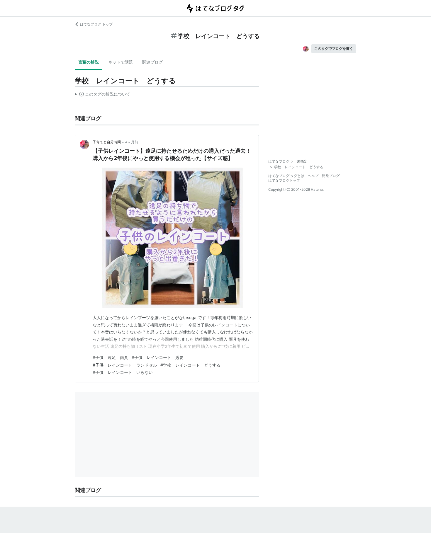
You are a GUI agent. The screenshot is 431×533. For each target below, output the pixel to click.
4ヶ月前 (131, 142)
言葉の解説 (88, 61)
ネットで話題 (120, 61)
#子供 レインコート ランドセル (125, 364)
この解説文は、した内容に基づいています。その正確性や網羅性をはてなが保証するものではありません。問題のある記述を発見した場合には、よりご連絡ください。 (102, 95)
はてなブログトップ (284, 180)
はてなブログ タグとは (286, 175)
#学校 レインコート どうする (190, 364)
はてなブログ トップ (96, 24)
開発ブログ (331, 175)
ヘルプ (313, 175)
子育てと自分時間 (107, 142)
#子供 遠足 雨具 (110, 357)
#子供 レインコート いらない (123, 372)
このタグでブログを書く (333, 48)
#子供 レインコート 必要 (158, 357)
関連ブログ (152, 61)
